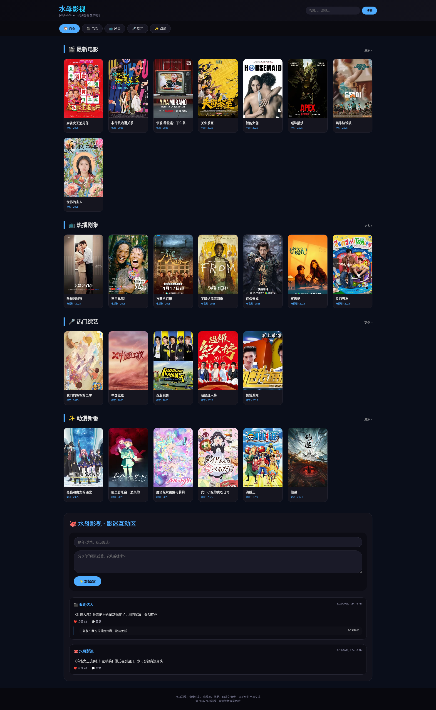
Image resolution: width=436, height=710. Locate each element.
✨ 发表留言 (87, 581)
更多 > (368, 50)
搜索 (369, 10)
